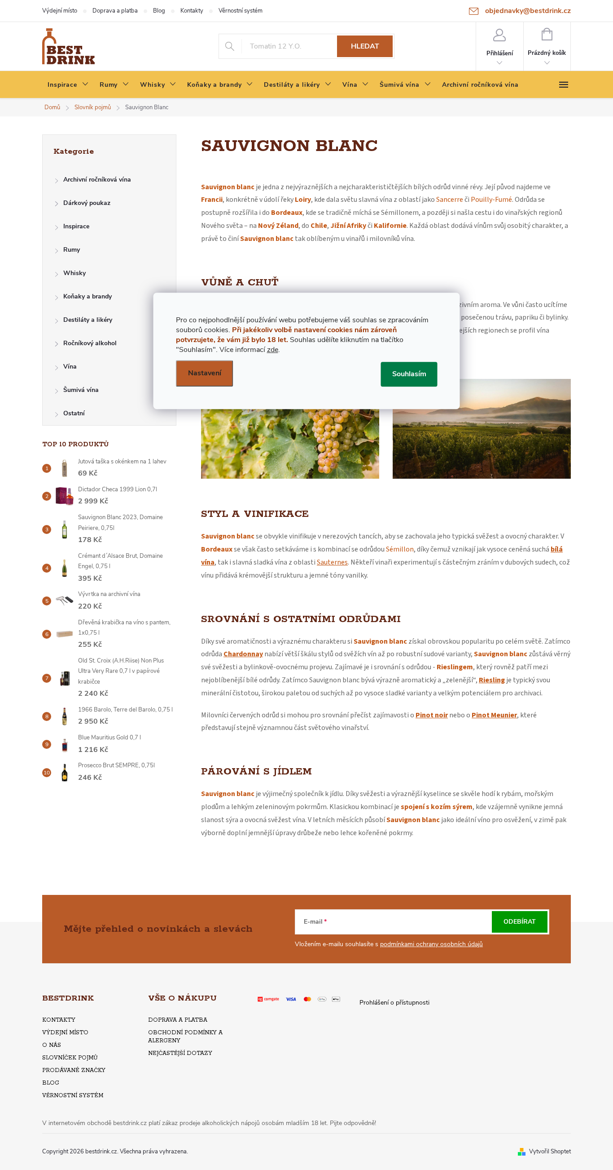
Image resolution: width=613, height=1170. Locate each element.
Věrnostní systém (241, 11)
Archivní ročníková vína (97, 179)
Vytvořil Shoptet (550, 1152)
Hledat (365, 46)
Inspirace (76, 226)
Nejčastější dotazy (180, 1053)
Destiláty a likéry (87, 320)
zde (272, 350)
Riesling (492, 680)
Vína (70, 366)
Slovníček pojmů (70, 1057)
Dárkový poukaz (86, 203)
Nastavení (204, 373)
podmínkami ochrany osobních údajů (431, 944)
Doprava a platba (115, 11)
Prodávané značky (73, 1070)
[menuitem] (68, 85)
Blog (159, 11)
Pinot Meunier (494, 715)
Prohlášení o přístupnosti (394, 1002)
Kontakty (191, 11)
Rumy (71, 249)
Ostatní (74, 413)
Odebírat (520, 921)
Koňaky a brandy (87, 296)
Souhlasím (409, 374)
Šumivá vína (81, 390)
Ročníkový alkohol (90, 343)
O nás (51, 1045)
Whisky (74, 273)
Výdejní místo (59, 11)
